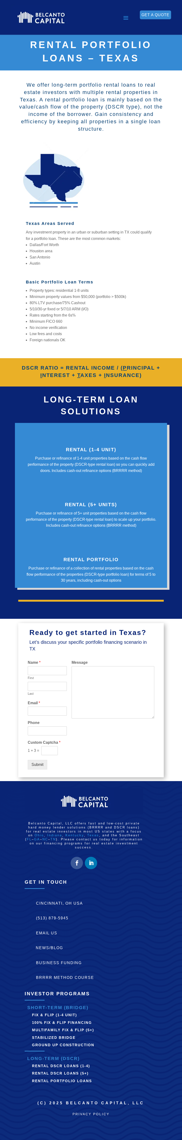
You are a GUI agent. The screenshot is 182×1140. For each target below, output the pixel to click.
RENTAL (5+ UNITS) (91, 504)
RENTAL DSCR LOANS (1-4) (61, 1066)
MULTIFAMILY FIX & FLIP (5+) (63, 1030)
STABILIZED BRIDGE (54, 1038)
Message (80, 662)
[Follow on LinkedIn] (91, 863)
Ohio (39, 835)
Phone (34, 723)
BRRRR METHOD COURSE (65, 978)
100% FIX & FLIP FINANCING (62, 1023)
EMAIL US (46, 933)
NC (45, 839)
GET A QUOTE (155, 15)
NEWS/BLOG (49, 948)
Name (34, 662)
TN (53, 839)
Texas (93, 835)
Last (31, 693)
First (31, 678)
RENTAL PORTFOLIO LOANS (62, 1081)
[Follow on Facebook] (77, 863)
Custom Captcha (44, 742)
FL (29, 839)
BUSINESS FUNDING (59, 963)
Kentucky (74, 835)
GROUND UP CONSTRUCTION (63, 1045)
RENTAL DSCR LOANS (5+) (60, 1073)
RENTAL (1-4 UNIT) (91, 449)
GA (37, 839)
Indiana (54, 835)
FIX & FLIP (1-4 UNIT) (54, 1015)
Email (34, 703)
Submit (37, 765)
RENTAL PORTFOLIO (91, 559)
